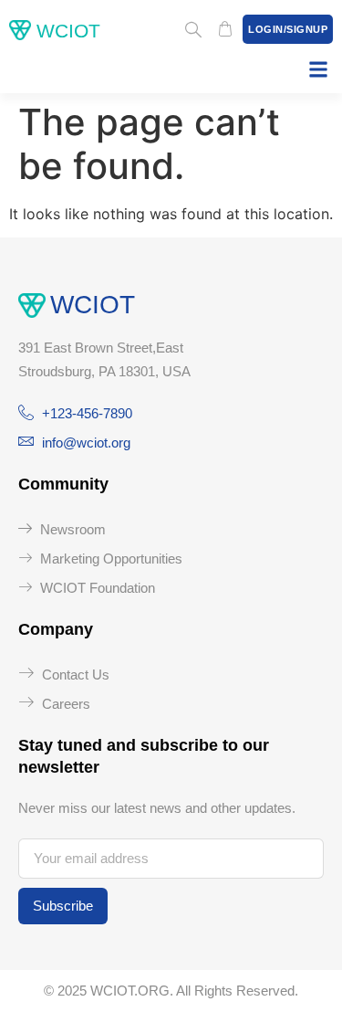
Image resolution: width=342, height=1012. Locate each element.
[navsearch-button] (193, 31)
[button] (318, 69)
